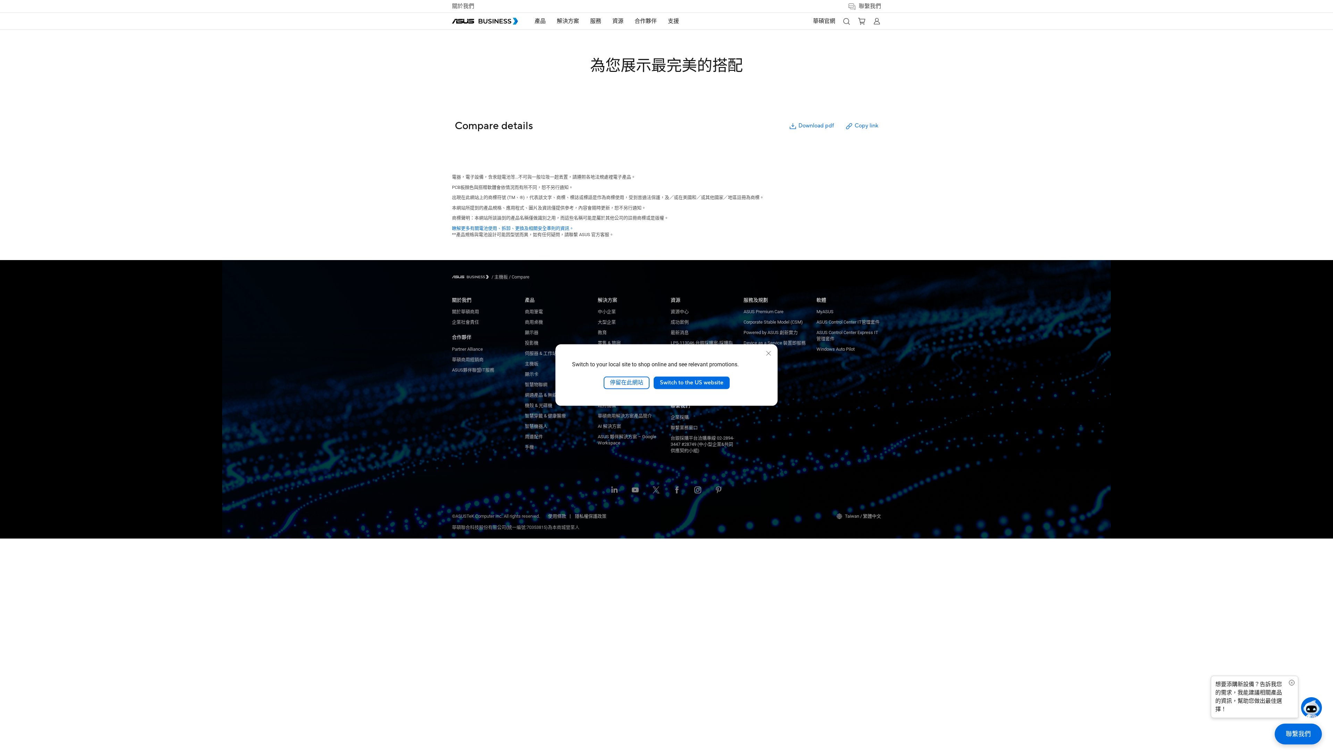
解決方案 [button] (568, 21)
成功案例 (680, 322)
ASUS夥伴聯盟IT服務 (473, 370)
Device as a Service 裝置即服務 (775, 342)
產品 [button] (540, 21)
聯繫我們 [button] (870, 6)
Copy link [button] (866, 125)
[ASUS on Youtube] (635, 490)
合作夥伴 (461, 337)
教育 (602, 332)
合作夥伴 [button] (646, 21)
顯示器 (531, 332)
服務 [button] (595, 21)
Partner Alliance (467, 349)
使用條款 (557, 516)
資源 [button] (617, 21)
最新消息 (680, 332)
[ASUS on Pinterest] (718, 490)
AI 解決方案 (609, 426)
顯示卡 (531, 374)
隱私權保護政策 (590, 516)
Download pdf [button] (816, 125)
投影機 (531, 342)
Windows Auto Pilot (835, 349)
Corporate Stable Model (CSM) (773, 322)
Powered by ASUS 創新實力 (771, 332)
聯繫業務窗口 (684, 427)
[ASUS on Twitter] (656, 490)
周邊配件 (534, 436)
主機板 (531, 363)
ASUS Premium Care (763, 311)
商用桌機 (534, 322)
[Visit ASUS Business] (472, 277)
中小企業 (607, 311)
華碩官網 (824, 21)
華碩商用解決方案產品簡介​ (625, 415)
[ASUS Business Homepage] (485, 21)
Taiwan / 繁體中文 (863, 516)
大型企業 (607, 322)
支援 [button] (673, 21)
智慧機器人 (536, 426)
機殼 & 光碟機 (538, 405)
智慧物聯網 (536, 384)
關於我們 (463, 6)
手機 (529, 447)
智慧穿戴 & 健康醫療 (545, 415)
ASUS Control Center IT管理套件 (848, 322)
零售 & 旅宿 (609, 342)
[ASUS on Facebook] (676, 490)
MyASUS (824, 311)
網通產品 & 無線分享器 (547, 395)
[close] (768, 353)
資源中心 (680, 311)
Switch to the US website (691, 382)
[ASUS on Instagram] (697, 490)
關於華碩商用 (465, 311)
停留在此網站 (626, 382)
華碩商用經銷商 (468, 359)
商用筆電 (534, 311)
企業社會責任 (465, 322)
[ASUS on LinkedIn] (614, 490)
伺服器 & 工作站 (541, 353)
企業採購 (680, 417)
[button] (846, 21)
